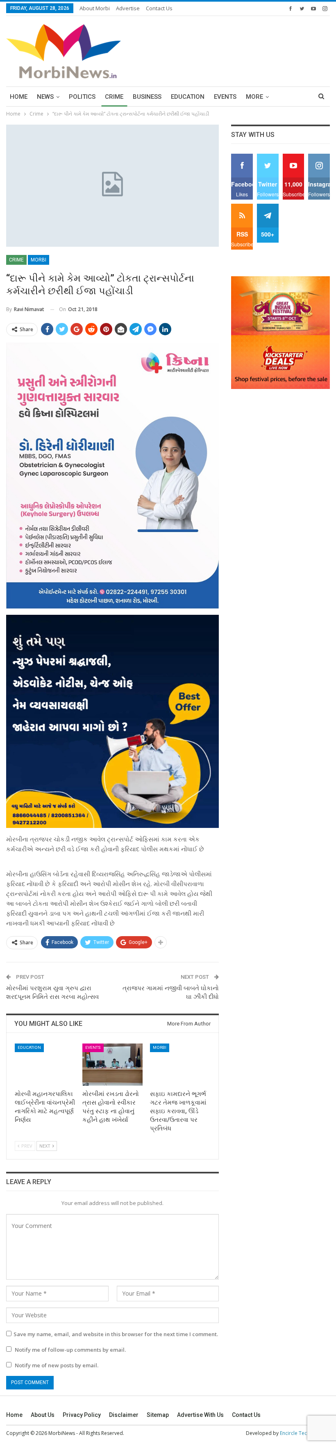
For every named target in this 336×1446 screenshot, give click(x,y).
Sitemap (158, 1415)
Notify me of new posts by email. (56, 1365)
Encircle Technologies (305, 1433)
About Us (42, 1415)
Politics (82, 96)
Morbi (38, 260)
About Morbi (94, 8)
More (254, 96)
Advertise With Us (200, 1415)
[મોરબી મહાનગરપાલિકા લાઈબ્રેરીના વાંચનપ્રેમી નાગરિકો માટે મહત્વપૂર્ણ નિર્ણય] (45, 1065)
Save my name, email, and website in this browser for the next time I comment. (116, 1334)
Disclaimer (123, 1415)
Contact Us (159, 8)
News (45, 96)
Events (225, 96)
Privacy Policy (82, 1415)
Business (147, 96)
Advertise (128, 8)
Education (187, 96)
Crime (114, 96)
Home (18, 96)
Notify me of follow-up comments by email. (70, 1349)
